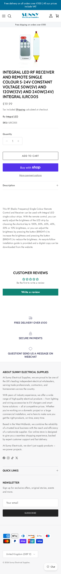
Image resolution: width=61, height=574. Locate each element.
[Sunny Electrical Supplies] (30, 16)
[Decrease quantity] (6, 141)
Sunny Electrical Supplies (19, 562)
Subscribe (30, 513)
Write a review (30, 292)
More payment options (30, 175)
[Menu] (3, 16)
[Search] (11, 16)
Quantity (7, 134)
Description (9, 185)
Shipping (20, 109)
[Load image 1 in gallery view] (30, 47)
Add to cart (30, 156)
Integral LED (12, 116)
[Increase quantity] (19, 141)
